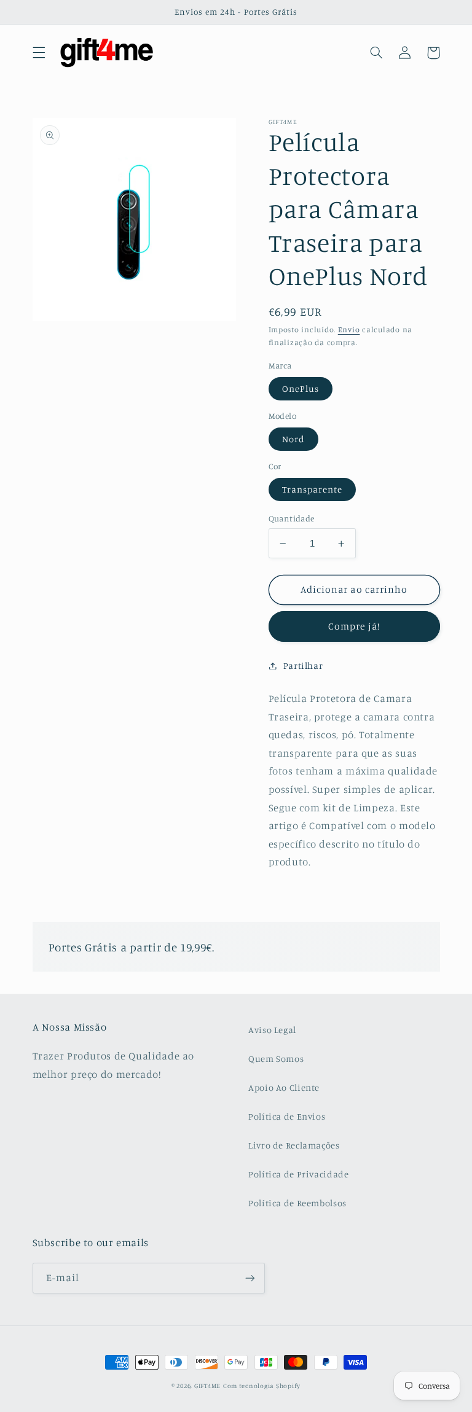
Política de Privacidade (298, 1174)
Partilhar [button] (303, 665)
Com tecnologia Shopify (262, 1385)
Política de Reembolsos (297, 1203)
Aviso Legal (272, 1029)
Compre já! (354, 626)
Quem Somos (276, 1058)
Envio (349, 329)
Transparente (312, 489)
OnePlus (300, 388)
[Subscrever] (249, 1278)
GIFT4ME (207, 1385)
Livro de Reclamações (294, 1145)
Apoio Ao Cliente (284, 1087)
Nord (293, 439)
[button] (39, 53)
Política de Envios (286, 1116)
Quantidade (292, 518)
